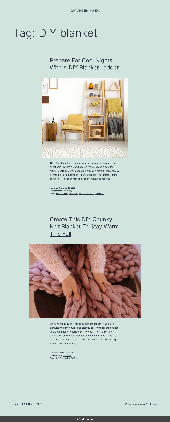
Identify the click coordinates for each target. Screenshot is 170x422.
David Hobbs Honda (85, 10)
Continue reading (100, 178)
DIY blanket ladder (86, 193)
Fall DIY (74, 358)
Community (67, 190)
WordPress (151, 404)
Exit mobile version (85, 419)
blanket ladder (62, 193)
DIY (57, 358)
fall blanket (99, 193)
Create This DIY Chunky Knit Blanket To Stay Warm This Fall (84, 226)
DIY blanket (73, 193)
